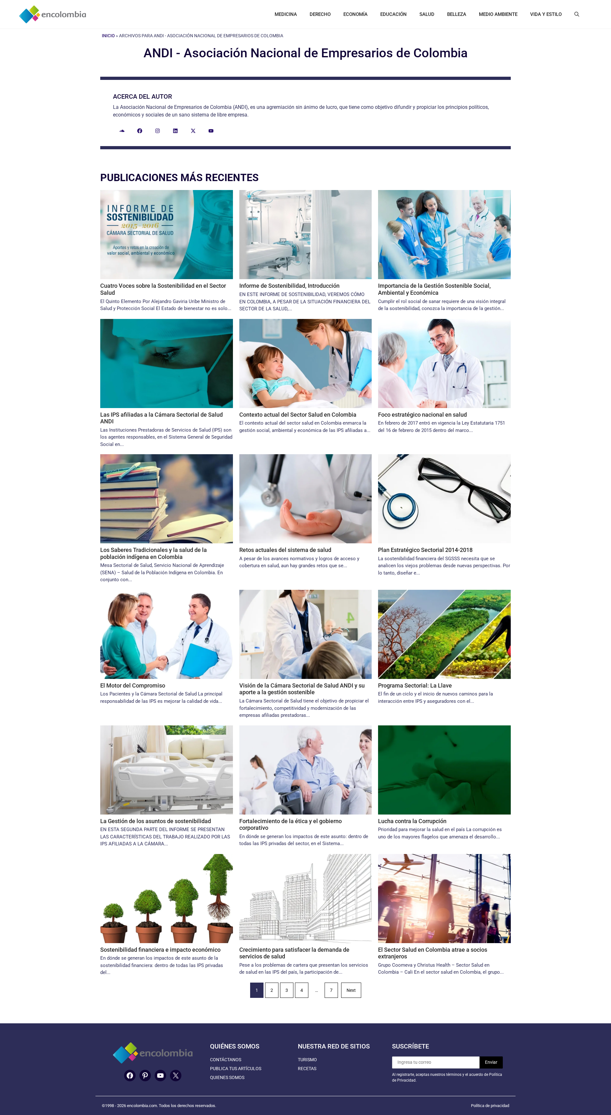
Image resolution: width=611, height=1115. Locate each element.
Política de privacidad (490, 1105)
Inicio (108, 35)
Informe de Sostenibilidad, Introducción (289, 285)
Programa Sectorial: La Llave (415, 685)
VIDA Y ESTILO (546, 14)
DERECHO (320, 14)
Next (351, 990)
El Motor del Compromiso (132, 685)
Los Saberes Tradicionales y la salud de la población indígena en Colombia (153, 553)
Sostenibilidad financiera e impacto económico (160, 949)
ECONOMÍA (355, 14)
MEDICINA (286, 14)
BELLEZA (456, 14)
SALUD (426, 14)
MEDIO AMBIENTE (498, 14)
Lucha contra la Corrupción (412, 821)
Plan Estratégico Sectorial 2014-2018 (425, 550)
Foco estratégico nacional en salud (422, 414)
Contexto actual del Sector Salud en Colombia (297, 414)
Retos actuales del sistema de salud (285, 550)
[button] (577, 14)
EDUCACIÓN (393, 14)
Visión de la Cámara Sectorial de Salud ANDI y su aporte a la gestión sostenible (302, 689)
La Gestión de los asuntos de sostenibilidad (155, 821)
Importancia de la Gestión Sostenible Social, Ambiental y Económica (434, 289)
